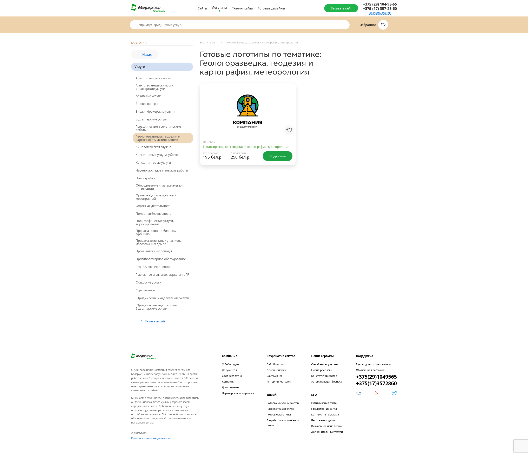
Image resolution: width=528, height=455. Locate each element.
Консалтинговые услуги (153, 162)
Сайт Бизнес (274, 376)
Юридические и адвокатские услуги (162, 298)
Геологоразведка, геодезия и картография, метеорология (158, 138)
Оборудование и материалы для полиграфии (160, 187)
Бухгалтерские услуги (151, 119)
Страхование (145, 290)
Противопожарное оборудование (161, 259)
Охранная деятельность (153, 206)
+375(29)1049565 (376, 376)
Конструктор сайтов (324, 376)
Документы (229, 370)
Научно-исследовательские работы (162, 170)
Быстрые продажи (323, 420)
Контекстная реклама (325, 414)
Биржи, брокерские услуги (155, 111)
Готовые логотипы (279, 414)
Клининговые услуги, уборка (157, 155)
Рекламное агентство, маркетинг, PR (162, 274)
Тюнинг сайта (242, 8)
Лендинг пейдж (276, 370)
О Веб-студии (230, 364)
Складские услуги (148, 282)
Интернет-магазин (279, 381)
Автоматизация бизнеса (326, 381)
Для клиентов (230, 387)
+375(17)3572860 (376, 383)
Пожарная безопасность (153, 213)
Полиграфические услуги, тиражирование (155, 222)
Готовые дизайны (271, 8)
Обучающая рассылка (370, 370)
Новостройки (146, 178)
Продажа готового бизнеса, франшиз (156, 232)
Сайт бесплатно (232, 376)
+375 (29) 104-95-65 (380, 4)
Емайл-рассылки (321, 370)
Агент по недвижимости (153, 78)
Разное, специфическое (153, 267)
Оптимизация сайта (324, 403)
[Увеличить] (288, 120)
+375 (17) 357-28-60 (380, 8)
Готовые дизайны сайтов (283, 403)
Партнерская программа (238, 393)
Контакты (228, 381)
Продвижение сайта (324, 409)
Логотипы (219, 7)
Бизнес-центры (147, 104)
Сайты (202, 8)
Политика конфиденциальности (151, 438)
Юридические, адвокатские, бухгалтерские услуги (156, 306)
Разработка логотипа (280, 409)
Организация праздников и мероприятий (156, 197)
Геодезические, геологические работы (158, 128)
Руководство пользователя (373, 364)
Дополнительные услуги (327, 432)
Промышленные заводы (154, 251)
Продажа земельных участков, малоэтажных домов (158, 242)
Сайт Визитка (275, 364)
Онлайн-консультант (324, 364)
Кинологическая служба (153, 147)
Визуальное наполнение (327, 426)
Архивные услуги (148, 96)
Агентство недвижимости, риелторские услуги (155, 87)
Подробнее (277, 156)
